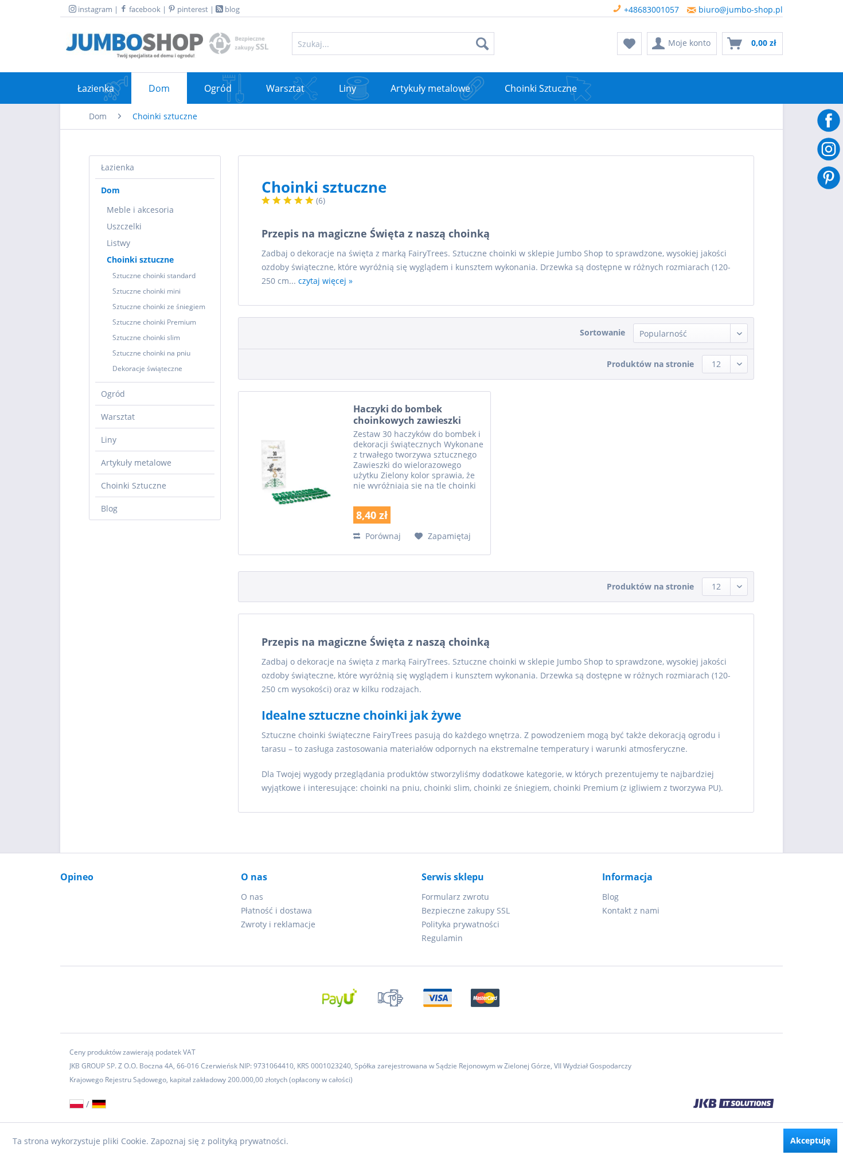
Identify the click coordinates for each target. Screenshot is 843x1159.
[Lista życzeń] (629, 43)
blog (231, 9)
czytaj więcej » (325, 280)
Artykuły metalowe (136, 462)
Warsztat (118, 416)
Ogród (113, 393)
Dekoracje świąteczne (147, 368)
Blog (109, 508)
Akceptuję (810, 1140)
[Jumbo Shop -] (134, 46)
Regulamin (442, 937)
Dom (110, 190)
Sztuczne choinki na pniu (151, 353)
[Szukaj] (482, 43)
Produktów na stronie (650, 363)
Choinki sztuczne (140, 259)
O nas (252, 896)
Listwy (118, 242)
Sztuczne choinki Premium (154, 322)
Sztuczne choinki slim (146, 337)
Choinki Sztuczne (133, 485)
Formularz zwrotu (455, 896)
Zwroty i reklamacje (278, 924)
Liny (108, 439)
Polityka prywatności (460, 924)
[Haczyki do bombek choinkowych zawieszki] (293, 473)
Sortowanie (602, 332)
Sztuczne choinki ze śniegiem (158, 306)
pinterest (191, 9)
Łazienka (117, 167)
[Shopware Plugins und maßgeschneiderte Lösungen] (553, 1104)
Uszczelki (124, 226)
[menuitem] (393, 43)
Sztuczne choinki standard (154, 275)
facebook (144, 9)
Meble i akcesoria (140, 209)
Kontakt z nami (630, 910)
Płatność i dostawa (276, 910)
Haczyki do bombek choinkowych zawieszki (407, 414)
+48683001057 (650, 9)
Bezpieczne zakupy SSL (466, 910)
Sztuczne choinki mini (146, 291)
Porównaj (382, 535)
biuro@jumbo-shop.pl (739, 9)
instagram (94, 9)
